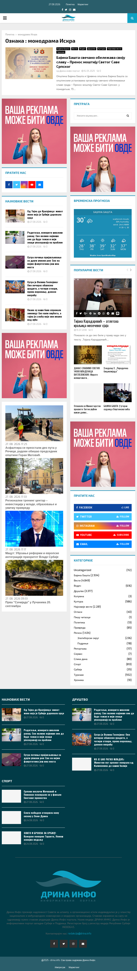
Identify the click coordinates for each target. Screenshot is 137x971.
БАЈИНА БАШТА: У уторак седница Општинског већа (117, 407)
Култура (101, 49)
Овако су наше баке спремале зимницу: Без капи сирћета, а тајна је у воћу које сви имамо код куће (44, 315)
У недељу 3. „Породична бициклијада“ (116, 369)
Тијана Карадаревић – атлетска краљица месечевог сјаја (96, 323)
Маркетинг (83, 4)
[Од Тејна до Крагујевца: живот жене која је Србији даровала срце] (15, 216)
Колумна (79, 596)
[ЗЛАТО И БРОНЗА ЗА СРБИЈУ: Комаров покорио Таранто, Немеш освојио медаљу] (11, 837)
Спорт (77, 664)
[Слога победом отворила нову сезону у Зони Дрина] (11, 817)
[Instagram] (73, 944)
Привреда (79, 627)
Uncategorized (82, 570)
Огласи (78, 612)
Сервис (78, 654)
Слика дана (80, 659)
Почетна (70, 4)
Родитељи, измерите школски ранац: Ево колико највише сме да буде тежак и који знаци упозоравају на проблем (45, 237)
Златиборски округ (88, 638)
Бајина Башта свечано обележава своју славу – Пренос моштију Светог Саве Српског (90, 61)
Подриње (82, 643)
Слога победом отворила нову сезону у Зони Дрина (41, 814)
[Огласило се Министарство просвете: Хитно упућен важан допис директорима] (88, 392)
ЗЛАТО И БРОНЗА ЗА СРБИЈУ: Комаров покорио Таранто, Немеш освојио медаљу (43, 836)
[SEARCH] (128, 115)
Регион (78, 633)
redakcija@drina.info (79, 933)
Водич (82, 49)
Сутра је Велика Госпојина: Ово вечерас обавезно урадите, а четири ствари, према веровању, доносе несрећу (42, 288)
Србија (78, 669)
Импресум (60, 967)
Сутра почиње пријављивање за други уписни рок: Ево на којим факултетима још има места (44, 262)
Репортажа (80, 648)
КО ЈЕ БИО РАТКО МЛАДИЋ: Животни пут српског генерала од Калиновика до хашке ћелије (113, 762)
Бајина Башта (63, 49)
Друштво (91, 49)
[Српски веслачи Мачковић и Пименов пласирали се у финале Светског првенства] (11, 796)
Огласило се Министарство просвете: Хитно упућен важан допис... (87, 409)
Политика (79, 622)
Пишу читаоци (82, 617)
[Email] (83, 944)
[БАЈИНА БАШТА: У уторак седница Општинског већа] (118, 392)
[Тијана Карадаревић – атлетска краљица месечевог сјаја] (103, 297)
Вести (74, 49)
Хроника (79, 680)
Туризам (60, 52)
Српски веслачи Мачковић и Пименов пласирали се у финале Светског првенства (42, 794)
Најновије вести (114, 49)
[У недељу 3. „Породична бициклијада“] (118, 354)
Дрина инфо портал (69, 71)
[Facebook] (54, 944)
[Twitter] (64, 944)
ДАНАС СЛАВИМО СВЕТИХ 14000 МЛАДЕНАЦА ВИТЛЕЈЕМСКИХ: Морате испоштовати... (87, 373)
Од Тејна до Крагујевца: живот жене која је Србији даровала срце (45, 214)
